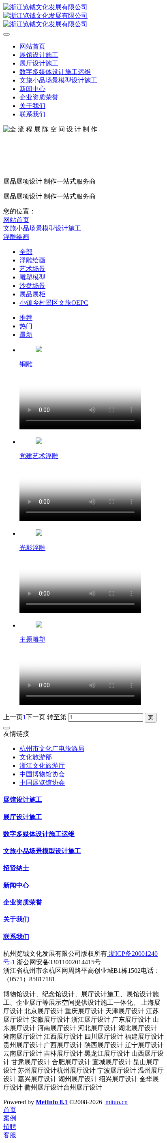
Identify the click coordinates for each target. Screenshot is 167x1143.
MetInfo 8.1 (52, 1102)
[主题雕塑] (39, 625)
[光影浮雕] (39, 533)
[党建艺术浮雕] (39, 441)
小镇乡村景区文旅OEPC (53, 302)
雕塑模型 (32, 277)
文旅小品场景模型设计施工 (42, 228)
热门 (25, 326)
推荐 (25, 317)
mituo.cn (116, 1102)
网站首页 (16, 219)
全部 (25, 251)
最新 (25, 334)
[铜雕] (39, 349)
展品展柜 (32, 294)
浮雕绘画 (16, 236)
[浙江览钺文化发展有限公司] (83, 16)
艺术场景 (32, 268)
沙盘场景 (32, 285)
